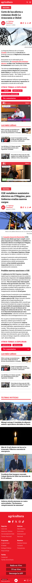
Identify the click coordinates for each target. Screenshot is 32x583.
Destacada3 (18, 345)
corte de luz (17, 90)
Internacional (21, 534)
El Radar (3, 545)
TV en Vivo (16, 569)
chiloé (6, 90)
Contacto (20, 545)
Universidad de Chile (7, 534)
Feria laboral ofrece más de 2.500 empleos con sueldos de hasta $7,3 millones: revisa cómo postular (20, 156)
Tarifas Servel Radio (7, 560)
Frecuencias (21, 548)
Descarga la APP (16, 573)
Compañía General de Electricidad (14, 237)
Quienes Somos (22, 543)
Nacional (6, 7)
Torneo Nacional (6, 536)
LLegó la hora (5, 543)
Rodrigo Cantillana (10, 22)
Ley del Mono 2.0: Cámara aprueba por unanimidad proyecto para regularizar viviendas (10, 148)
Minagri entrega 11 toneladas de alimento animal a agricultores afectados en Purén (15, 423)
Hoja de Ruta (5, 551)
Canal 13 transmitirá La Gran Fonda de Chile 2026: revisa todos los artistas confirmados (20, 139)
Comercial (4, 557)
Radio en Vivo (16, 565)
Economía (20, 531)
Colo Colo (4, 529)
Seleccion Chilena (6, 531)
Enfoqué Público (6, 548)
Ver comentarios (9, 98)
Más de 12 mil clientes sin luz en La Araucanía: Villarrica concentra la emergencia (13, 449)
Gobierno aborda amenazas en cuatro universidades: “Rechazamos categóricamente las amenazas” (14, 503)
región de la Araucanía (10, 94)
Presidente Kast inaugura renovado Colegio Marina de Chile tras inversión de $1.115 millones (15, 476)
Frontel (4, 52)
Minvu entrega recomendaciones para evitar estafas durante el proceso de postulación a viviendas (11, 131)
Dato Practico (21, 529)
